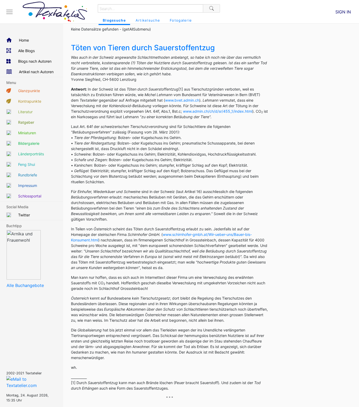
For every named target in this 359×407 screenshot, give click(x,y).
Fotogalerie (181, 20)
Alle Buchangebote (25, 285)
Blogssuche (114, 20)
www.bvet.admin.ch (182, 100)
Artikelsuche (148, 20)
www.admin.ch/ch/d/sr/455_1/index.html (217, 111)
